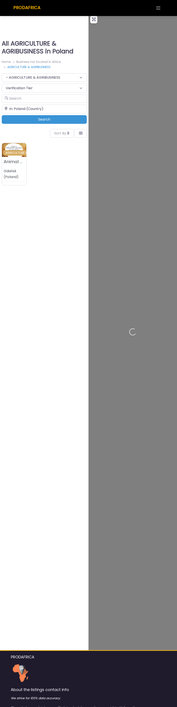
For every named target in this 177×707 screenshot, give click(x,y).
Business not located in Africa (38, 62)
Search (50, 119)
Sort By (60, 133)
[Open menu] (158, 8)
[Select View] (81, 133)
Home (6, 62)
